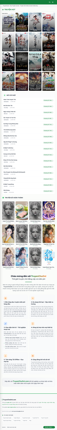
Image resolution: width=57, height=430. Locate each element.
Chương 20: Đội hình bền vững (48, 166)
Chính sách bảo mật (11, 427)
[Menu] (52, 2)
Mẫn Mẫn (13, 101)
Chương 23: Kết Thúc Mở (48, 118)
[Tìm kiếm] (49, 2)
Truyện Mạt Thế (35, 417)
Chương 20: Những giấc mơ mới (48, 136)
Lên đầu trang (48, 427)
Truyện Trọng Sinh (44, 417)
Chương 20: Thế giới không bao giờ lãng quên (48, 130)
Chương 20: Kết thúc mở (48, 185)
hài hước (5, 186)
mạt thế (5, 192)
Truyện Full (25, 420)
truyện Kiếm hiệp (51, 402)
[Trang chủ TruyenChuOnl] (4, 2)
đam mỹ (5, 156)
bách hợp (6, 162)
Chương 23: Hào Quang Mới (48, 160)
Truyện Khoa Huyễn (26, 417)
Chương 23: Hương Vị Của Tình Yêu (48, 154)
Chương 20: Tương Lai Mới (48, 124)
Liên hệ (3, 427)
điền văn (5, 113)
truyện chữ (9, 402)
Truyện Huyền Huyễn (7, 417)
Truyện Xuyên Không (7, 420)
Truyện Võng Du (17, 417)
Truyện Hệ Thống (17, 420)
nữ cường (6, 107)
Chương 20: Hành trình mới (48, 100)
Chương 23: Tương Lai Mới (48, 148)
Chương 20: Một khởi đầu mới (48, 112)
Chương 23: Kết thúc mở (48, 142)
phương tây (6, 101)
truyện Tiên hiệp (42, 402)
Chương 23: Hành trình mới (48, 106)
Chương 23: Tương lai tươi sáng (48, 179)
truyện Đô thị (5, 404)
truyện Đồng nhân (14, 404)
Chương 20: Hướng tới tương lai (48, 191)
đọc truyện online (12, 407)
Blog (30, 420)
